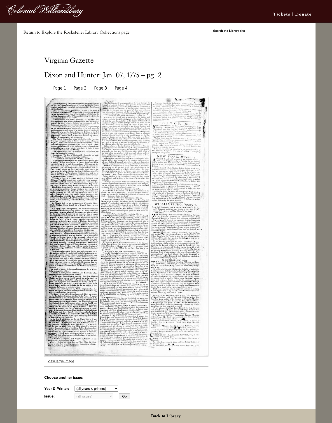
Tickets (281, 14)
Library (173, 415)
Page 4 (121, 88)
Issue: (49, 396)
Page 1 (59, 88)
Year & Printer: (56, 388)
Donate (303, 14)
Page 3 (100, 88)
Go (124, 396)
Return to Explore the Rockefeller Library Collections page (76, 32)
